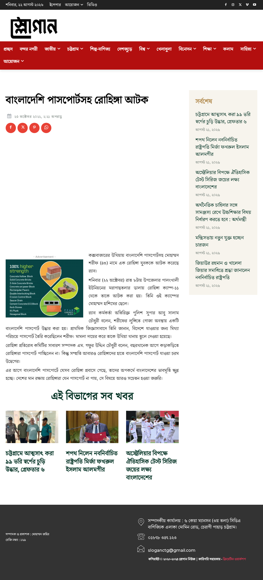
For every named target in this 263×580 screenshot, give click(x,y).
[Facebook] (226, 5)
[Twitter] (240, 5)
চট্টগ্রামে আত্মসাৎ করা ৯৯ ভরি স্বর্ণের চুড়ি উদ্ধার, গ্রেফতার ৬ (30, 461)
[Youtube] (254, 5)
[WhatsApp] (46, 128)
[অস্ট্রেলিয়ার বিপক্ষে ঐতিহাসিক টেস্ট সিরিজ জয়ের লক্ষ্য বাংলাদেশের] (152, 427)
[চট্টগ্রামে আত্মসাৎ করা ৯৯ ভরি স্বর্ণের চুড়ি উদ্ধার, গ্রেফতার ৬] (32, 427)
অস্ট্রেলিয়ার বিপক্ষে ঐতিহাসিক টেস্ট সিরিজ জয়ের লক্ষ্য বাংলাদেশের (151, 465)
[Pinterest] (34, 128)
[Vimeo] (247, 5)
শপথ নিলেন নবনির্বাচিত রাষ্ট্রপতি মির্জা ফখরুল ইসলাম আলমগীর (92, 461)
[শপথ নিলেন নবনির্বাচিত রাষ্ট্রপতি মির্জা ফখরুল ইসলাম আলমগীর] (92, 427)
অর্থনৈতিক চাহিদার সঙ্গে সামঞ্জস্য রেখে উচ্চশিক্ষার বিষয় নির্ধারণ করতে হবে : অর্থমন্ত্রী (223, 212)
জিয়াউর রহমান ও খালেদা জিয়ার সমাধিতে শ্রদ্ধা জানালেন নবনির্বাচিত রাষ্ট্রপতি (222, 270)
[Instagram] (233, 5)
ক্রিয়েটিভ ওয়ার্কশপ (234, 559)
